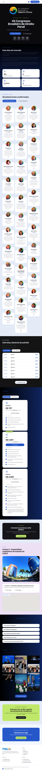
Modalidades (7, 396)
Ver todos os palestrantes (10, 100)
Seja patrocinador (7, 760)
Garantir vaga (35, 1)
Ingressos (25, 754)
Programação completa (9, 346)
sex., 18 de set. (16, 350)
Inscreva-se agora (21, 737)
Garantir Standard (15, 413)
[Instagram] (8, 156)
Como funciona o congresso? (10, 625)
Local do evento (26, 759)
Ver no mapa (8, 590)
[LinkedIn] (7, 274)
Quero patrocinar (21, 536)
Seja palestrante (7, 759)
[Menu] (3, 2)
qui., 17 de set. (7, 350)
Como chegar (18, 590)
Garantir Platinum (15, 481)
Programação (25, 752)
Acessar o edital (21, 717)
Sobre (24, 749)
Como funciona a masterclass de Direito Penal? (13, 641)
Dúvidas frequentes (26, 760)
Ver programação (27, 33)
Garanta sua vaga (21, 382)
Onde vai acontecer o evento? (10, 637)
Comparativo (15, 396)
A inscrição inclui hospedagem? (10, 629)
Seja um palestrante (23, 100)
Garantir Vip (15, 444)
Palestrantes (25, 751)
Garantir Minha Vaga (16, 33)
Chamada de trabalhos (27, 762)
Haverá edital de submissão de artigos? (12, 633)
